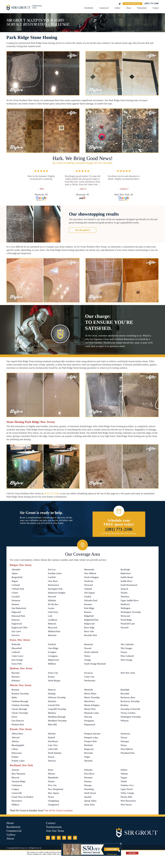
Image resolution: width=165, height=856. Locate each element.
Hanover (52, 689)
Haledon (52, 733)
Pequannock (89, 724)
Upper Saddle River (130, 600)
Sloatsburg (89, 789)
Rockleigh (125, 569)
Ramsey (87, 612)
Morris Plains (90, 693)
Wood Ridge (126, 620)
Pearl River (89, 773)
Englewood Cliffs (20, 627)
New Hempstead (55, 789)
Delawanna (17, 753)
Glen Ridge (53, 648)
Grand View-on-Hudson (22, 797)
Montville (88, 689)
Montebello (53, 777)
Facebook (53, 838)
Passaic (51, 757)
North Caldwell (91, 652)
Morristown (89, 701)
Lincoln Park (54, 705)
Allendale (16, 569)
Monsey (51, 773)
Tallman (124, 773)
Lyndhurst (52, 620)
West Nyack (126, 804)
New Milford (90, 573)
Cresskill (16, 596)
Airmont (15, 770)
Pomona (88, 781)
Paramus (88, 604)
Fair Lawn (16, 631)
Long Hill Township (57, 709)
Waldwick (125, 604)
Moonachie (89, 569)
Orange (87, 660)
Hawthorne (53, 741)
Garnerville (17, 793)
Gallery (117, 8)
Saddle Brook (127, 577)
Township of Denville (130, 709)
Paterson (52, 760)
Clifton (15, 749)
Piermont (88, 777)
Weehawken (89, 680)
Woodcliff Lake (128, 623)
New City (52, 785)
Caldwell (16, 652)
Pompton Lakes (91, 737)
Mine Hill (52, 724)
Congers (15, 789)
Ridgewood (89, 623)
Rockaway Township (130, 701)
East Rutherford (19, 608)
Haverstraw (17, 801)
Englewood (17, 623)
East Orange (17, 660)
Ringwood (89, 749)
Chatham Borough (20, 701)
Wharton (124, 720)
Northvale (88, 581)
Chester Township (20, 713)
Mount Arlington (91, 705)
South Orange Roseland (95, 663)
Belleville (16, 644)
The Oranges (126, 648)
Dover (14, 717)
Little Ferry (53, 612)
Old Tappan (89, 592)
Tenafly (124, 592)
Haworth (52, 596)
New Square (53, 793)
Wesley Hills (126, 797)
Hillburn (15, 804)
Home (10, 823)
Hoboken (16, 680)
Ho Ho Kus (53, 604)
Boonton (15, 689)
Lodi (50, 616)
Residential (89, 8)
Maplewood (53, 660)
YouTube (64, 838)
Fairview (16, 635)
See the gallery (82, 230)
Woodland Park (127, 753)
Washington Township (131, 612)
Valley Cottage (127, 793)
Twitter (59, 838)
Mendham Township (57, 720)
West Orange (126, 660)
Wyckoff (124, 627)
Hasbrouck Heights (56, 592)
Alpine (15, 573)
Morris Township (92, 697)
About (128, 8)
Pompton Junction (92, 733)
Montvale (52, 635)
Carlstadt (16, 585)
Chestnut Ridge (18, 781)
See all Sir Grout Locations (59, 810)
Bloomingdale (18, 745)
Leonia (51, 608)
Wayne (124, 745)
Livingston (53, 656)
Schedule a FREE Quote (132, 3)
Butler (14, 697)
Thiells (124, 781)
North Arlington (91, 577)
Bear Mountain (18, 773)
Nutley (87, 656)
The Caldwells (127, 644)
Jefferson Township (57, 697)
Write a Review (120, 4)
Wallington (125, 608)
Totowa (124, 737)
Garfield (52, 577)
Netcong (88, 717)
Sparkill (87, 797)
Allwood (15, 737)
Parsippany (89, 720)
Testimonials (142, 8)
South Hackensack (129, 585)
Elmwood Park (18, 616)
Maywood (52, 627)
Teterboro (125, 596)
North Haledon (54, 753)
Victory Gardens (128, 713)
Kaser (50, 770)
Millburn (52, 663)
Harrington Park (55, 589)
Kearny (51, 676)
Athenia (15, 741)
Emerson (16, 620)
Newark (87, 648)
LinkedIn (70, 838)
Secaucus (88, 673)
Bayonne (16, 673)
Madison (52, 713)
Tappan (124, 777)
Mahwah (52, 623)
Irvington (52, 652)
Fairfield (52, 644)
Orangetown (53, 804)
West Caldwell (127, 656)
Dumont (15, 604)
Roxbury (124, 705)
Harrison (16, 676)
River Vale (89, 631)
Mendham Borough (56, 717)
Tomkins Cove (127, 785)
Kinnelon (52, 701)
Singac (87, 757)
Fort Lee (52, 569)
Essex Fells (17, 663)
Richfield (88, 745)
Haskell (51, 737)
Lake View (53, 745)
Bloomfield (17, 648)
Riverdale (125, 693)
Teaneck (124, 589)
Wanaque (125, 741)
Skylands (88, 760)
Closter (15, 592)
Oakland (88, 589)
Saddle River (126, 581)
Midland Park (54, 631)
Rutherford (125, 573)
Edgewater (16, 612)
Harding (51, 693)
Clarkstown (17, 785)
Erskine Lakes (18, 760)
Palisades (88, 770)
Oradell (87, 596)
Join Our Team (55, 830)
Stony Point (89, 804)
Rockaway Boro (128, 697)
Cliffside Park (18, 589)
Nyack (51, 797)
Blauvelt (15, 777)
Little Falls (53, 749)
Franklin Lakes (55, 573)
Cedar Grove (17, 656)
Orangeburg (53, 801)
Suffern (124, 770)
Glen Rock (53, 581)
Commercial (104, 8)
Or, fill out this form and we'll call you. (119, 533)
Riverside (88, 753)
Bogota (15, 581)
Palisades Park (90, 600)
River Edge (89, 627)
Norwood (88, 585)
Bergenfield (17, 577)
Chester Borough (19, 709)
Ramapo (88, 785)
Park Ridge (89, 608)
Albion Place (17, 733)
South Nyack (90, 793)
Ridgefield (89, 616)
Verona (124, 652)
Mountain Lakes (91, 713)
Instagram (48, 838)
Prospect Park (90, 741)
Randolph (125, 689)
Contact (156, 8)
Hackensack (53, 585)
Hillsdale (52, 600)
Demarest (16, 600)
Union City (89, 676)
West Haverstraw (128, 801)
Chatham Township (20, 705)
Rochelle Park (90, 635)
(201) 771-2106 (151, 3)
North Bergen (54, 680)
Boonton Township (20, 693)
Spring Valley (90, 801)
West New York (128, 673)
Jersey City (53, 673)
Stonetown (125, 733)
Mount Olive (90, 709)
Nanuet (51, 781)
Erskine (15, 757)
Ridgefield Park (91, 620)
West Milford (127, 749)
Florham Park (18, 724)
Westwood (125, 616)
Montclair (88, 644)
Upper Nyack (127, 789)
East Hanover (18, 720)
